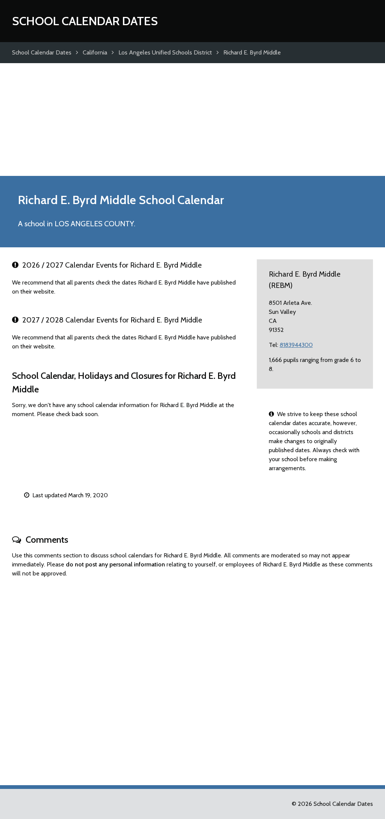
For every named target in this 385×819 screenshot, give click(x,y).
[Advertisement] (192, 119)
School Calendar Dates (85, 21)
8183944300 (296, 344)
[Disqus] (192, 678)
